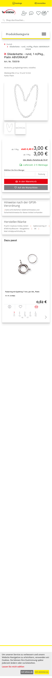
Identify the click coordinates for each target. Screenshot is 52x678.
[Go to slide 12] (19, 316)
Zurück (9, 44)
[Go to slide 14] (30, 316)
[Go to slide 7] (19, 314)
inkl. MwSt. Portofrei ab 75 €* (35, 160)
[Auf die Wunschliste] (20, 306)
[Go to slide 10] (35, 314)
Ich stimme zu (41, 672)
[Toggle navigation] (44, 34)
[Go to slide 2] (19, 312)
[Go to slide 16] (22, 317)
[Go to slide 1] (14, 312)
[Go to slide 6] (14, 314)
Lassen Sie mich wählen (13, 666)
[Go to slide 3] (24, 312)
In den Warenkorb (28, 181)
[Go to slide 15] (35, 316)
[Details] (9, 306)
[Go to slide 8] (24, 314)
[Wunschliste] (38, 13)
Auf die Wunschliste (28, 187)
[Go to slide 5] (35, 312)
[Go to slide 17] (27, 317)
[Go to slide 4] (30, 312)
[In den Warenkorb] (37, 306)
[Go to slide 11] (14, 316)
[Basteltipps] (31, 13)
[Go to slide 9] (30, 314)
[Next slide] (45, 317)
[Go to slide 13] (24, 316)
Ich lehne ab (27, 672)
